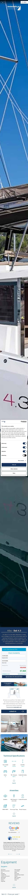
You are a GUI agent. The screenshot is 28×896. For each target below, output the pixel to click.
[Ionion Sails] (14, 8)
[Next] (25, 742)
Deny (14, 473)
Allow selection (14, 468)
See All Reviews (12, 832)
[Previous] (3, 742)
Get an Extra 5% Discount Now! (14, 676)
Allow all (14, 464)
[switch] (25, 447)
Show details (21, 460)
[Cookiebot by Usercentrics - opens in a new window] (21, 422)
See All (14, 783)
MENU (25, 2)
